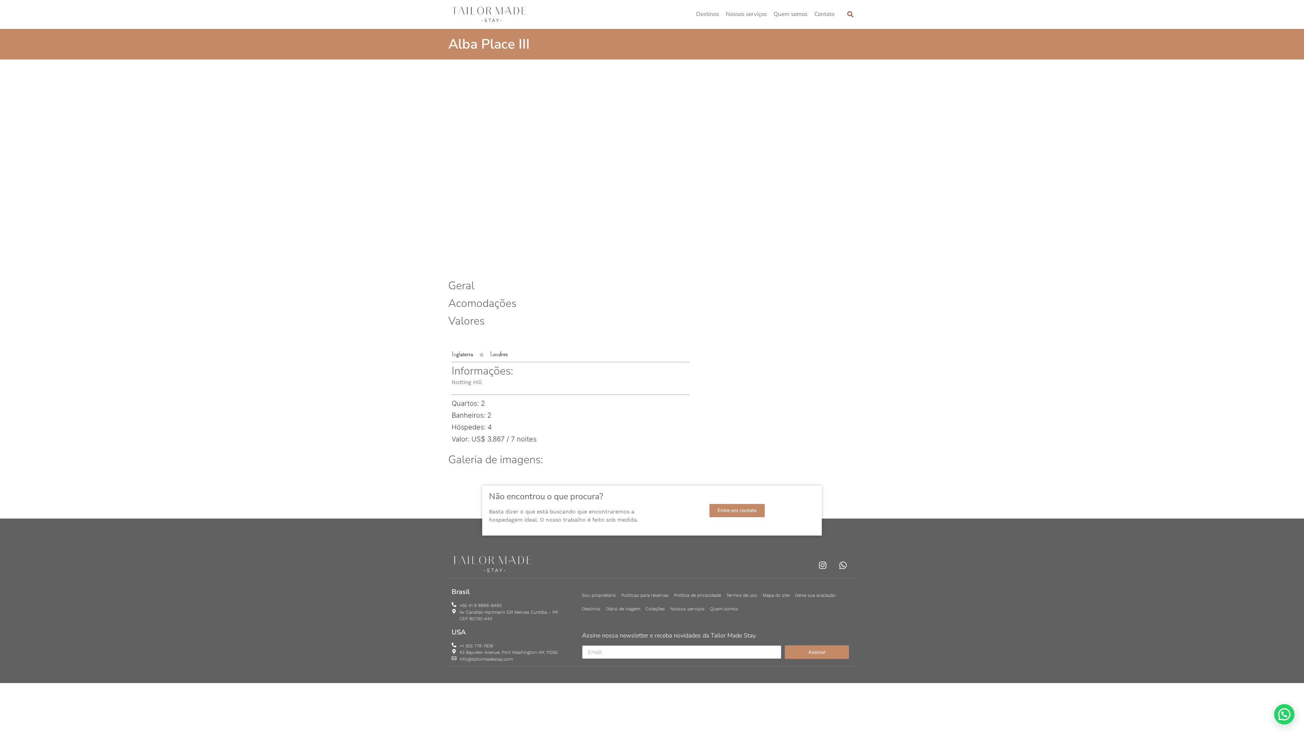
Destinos (707, 14)
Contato (824, 14)
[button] (850, 14)
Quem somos (791, 14)
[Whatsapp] (843, 565)
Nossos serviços (746, 14)
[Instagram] (822, 565)
